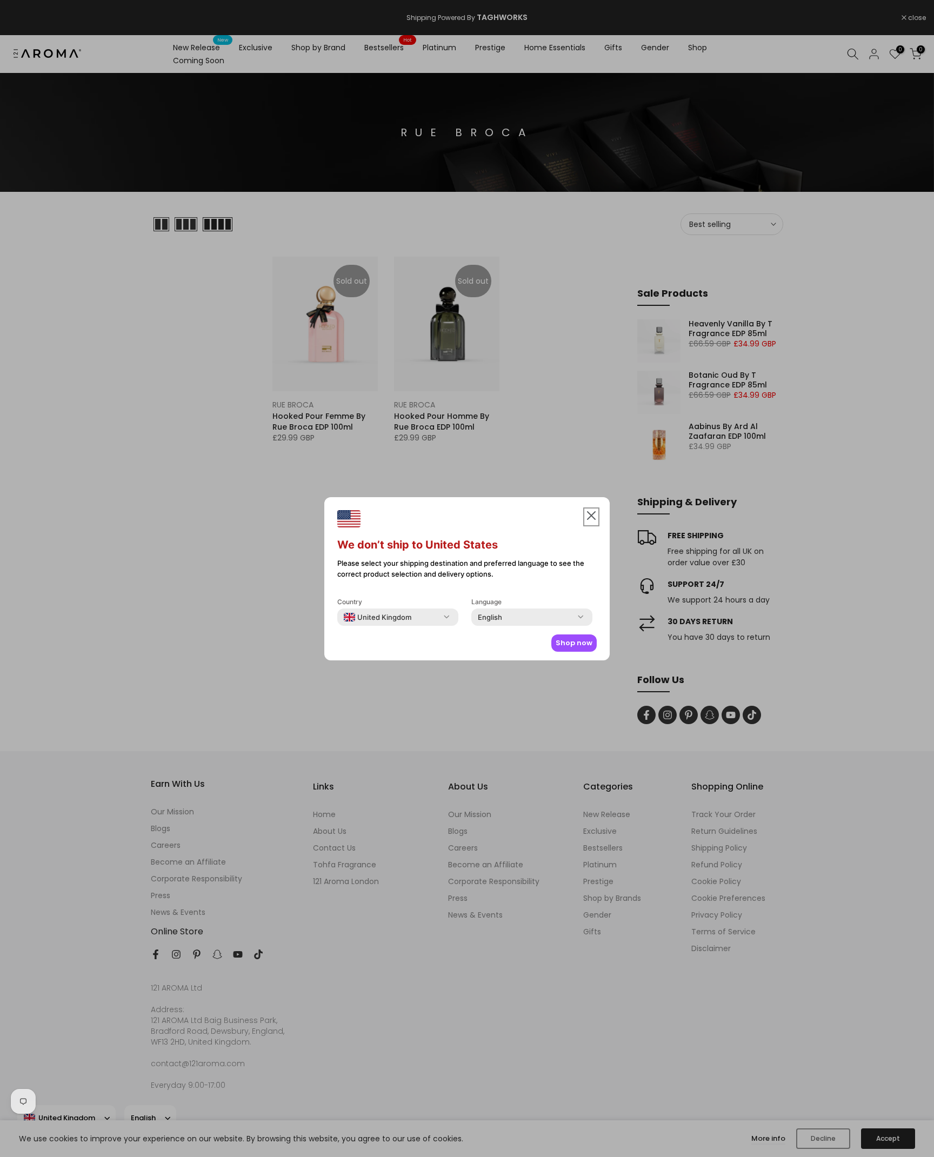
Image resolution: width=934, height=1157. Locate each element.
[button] (591, 517)
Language (486, 602)
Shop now (574, 643)
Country (349, 602)
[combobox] (377, 617)
